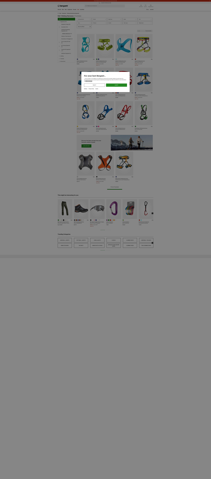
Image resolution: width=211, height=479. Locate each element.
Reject (94, 85)
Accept (116, 85)
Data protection (89, 81)
